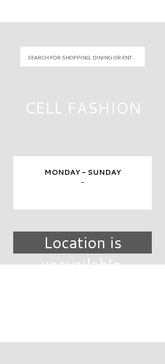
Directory (82, 286)
